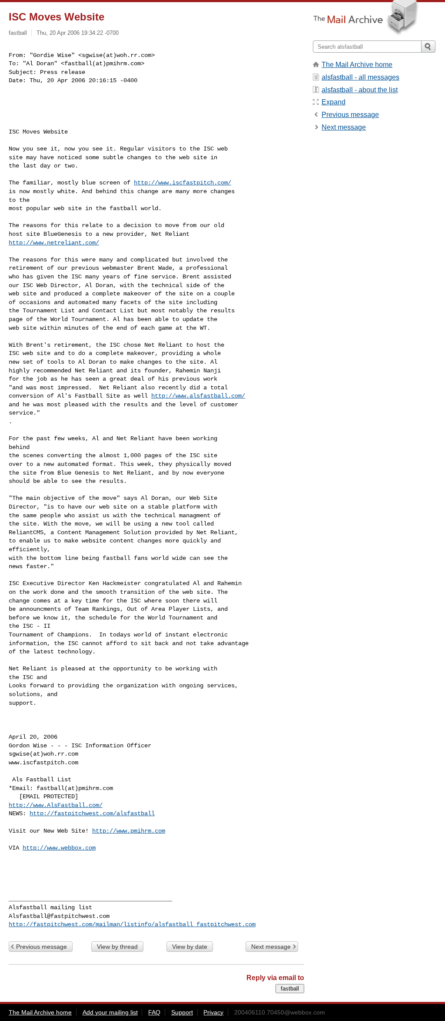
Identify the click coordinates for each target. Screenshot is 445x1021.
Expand (333, 102)
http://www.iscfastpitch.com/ (182, 182)
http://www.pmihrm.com (128, 830)
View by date (189, 946)
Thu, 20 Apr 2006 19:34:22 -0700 (78, 33)
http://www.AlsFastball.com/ (56, 805)
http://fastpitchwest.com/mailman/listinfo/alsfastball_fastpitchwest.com (132, 924)
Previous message (41, 946)
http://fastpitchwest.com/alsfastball (92, 813)
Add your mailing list (110, 1012)
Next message (271, 946)
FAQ (154, 1012)
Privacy (213, 1012)
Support (182, 1012)
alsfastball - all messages (360, 77)
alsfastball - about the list (360, 90)
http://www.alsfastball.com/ (198, 395)
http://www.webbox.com (59, 847)
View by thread (117, 946)
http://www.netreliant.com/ (54, 242)
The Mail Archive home (357, 64)
